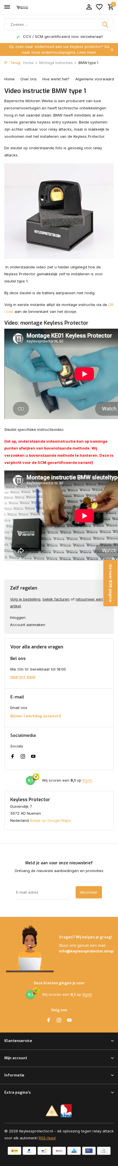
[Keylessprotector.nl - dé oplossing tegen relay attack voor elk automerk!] (30, 7)
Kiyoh (87, 780)
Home (28, 63)
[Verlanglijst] (99, 7)
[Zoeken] (105, 24)
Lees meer (86, 52)
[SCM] (52, 1110)
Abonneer (89, 892)
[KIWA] (66, 1110)
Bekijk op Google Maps (50, 820)
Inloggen (17, 617)
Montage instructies (56, 63)
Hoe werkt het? (56, 79)
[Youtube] (33, 756)
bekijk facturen (56, 599)
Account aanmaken (27, 624)
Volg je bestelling (25, 599)
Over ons (28, 79)
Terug (14, 63)
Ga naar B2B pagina (111, 583)
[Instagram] (23, 756)
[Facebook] (12, 756)
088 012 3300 (23, 677)
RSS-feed (47, 1138)
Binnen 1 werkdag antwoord (35, 716)
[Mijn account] (89, 7)
